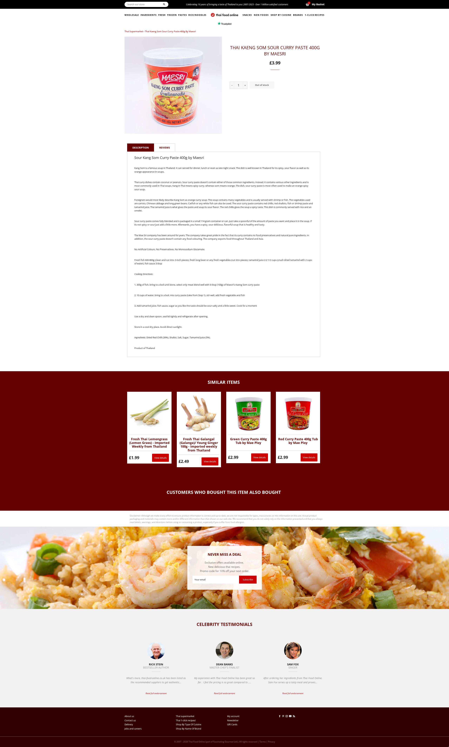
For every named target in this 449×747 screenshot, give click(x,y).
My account (233, 716)
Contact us (130, 720)
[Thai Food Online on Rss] (294, 716)
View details (160, 457)
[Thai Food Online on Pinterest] (284, 716)
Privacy (271, 741)
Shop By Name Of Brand (188, 728)
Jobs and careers (133, 728)
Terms (262, 741)
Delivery (129, 724)
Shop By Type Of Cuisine (188, 724)
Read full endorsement (156, 693)
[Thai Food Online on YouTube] (291, 716)
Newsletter (233, 720)
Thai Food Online (197, 741)
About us (129, 716)
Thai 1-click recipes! (186, 720)
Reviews (164, 147)
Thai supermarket (134, 31)
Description (140, 147)
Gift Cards (232, 724)
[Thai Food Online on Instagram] (287, 716)
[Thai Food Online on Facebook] (280, 716)
